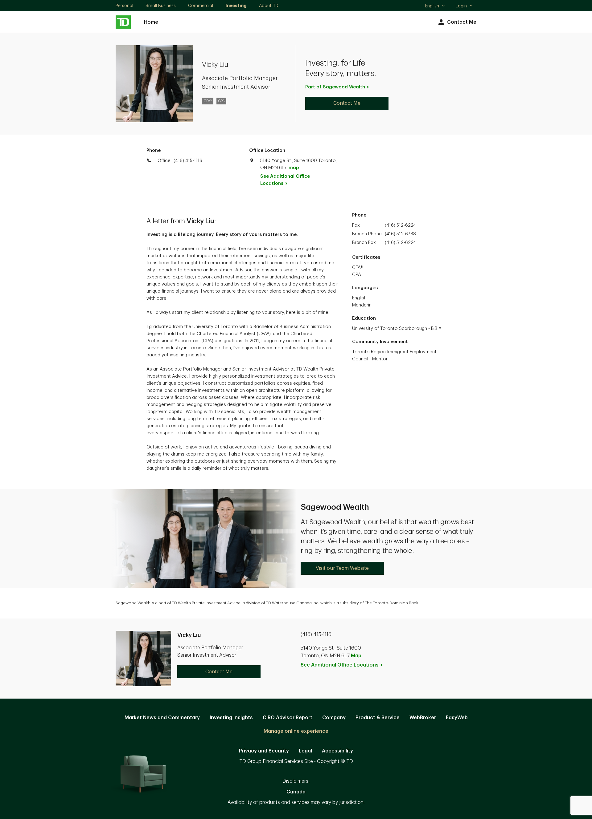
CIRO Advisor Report (287, 717)
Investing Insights (231, 717)
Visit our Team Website (342, 568)
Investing (236, 5)
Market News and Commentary (162, 717)
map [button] (294, 167)
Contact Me (461, 22)
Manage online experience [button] (296, 731)
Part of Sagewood (335, 87)
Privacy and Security (264, 750)
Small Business (161, 5)
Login (461, 6)
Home (151, 22)
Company (334, 717)
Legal (305, 750)
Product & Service (378, 717)
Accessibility (337, 750)
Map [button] (356, 655)
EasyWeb (457, 717)
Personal (124, 5)
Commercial (200, 5)
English (435, 6)
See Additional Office (285, 180)
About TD (268, 5)
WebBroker (422, 717)
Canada (296, 791)
